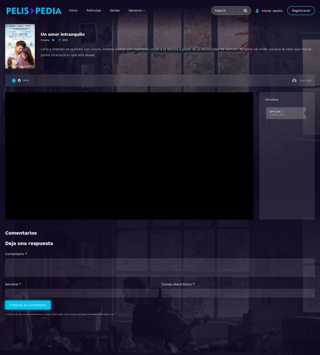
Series (115, 10)
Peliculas (93, 10)
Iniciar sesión (272, 11)
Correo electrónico (178, 284)
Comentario (16, 254)
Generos (135, 10)
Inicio (73, 10)
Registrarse (301, 10)
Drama (45, 40)
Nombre (13, 284)
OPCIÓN (277, 113)
